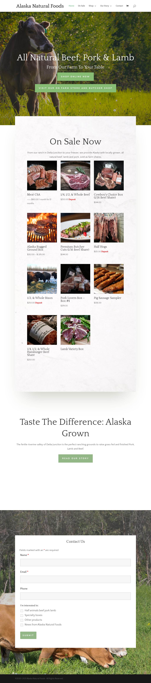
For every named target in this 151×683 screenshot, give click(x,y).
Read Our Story (75, 458)
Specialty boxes (33, 615)
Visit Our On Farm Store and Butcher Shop (75, 88)
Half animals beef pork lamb (40, 610)
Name (24, 555)
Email (24, 572)
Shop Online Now (75, 76)
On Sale (81, 6)
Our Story (104, 6)
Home (71, 6)
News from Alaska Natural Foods (43, 624)
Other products (33, 620)
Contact (119, 6)
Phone (23, 588)
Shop (91, 6)
